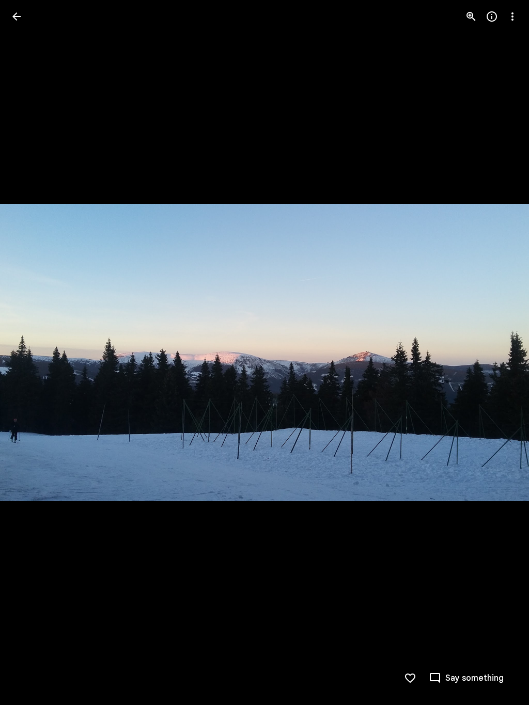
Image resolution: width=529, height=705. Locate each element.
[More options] (512, 16)
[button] (28, 352)
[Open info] (491, 16)
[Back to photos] (16, 16)
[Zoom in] (471, 16)
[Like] (410, 678)
